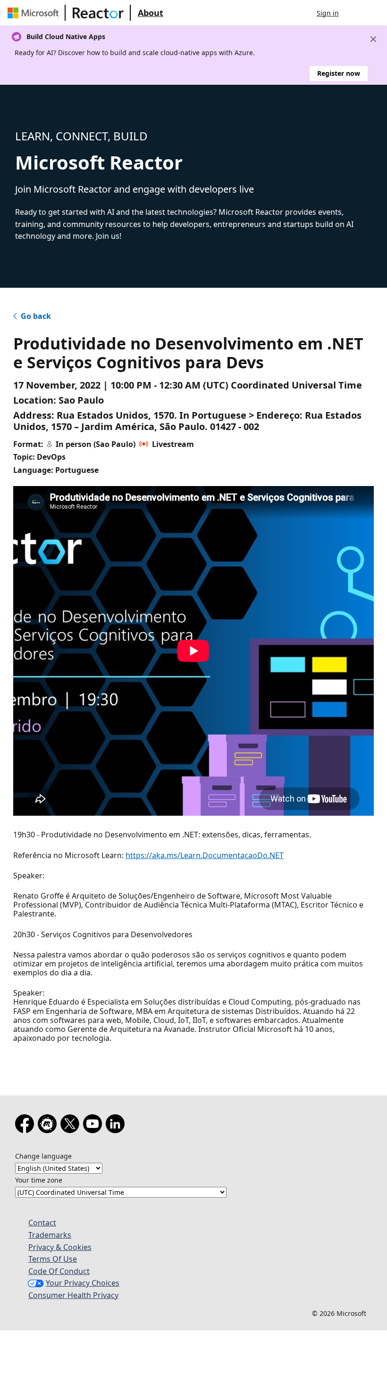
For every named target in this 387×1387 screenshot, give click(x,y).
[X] (71, 1125)
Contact (42, 1222)
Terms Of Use (52, 1259)
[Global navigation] (355, 12)
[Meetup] (49, 1125)
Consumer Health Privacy (73, 1295)
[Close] (373, 39)
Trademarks (49, 1235)
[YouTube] (94, 1125)
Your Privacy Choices (82, 1283)
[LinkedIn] (117, 1125)
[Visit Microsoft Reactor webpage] (98, 12)
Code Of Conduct (59, 1271)
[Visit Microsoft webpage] (35, 12)
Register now (338, 73)
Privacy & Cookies (60, 1247)
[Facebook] (26, 1125)
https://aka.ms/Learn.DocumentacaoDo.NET (205, 855)
